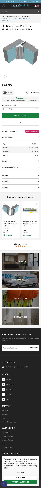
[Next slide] (36, 203)
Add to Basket (20, 116)
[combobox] (18, 12)
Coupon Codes (7, 448)
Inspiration (5, 432)
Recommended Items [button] (10, 167)
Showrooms (6, 414)
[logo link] (20, 6)
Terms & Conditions (9, 422)
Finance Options (7, 436)
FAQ (3, 418)
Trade (4, 444)
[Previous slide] (4, 203)
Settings (20, 473)
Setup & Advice (7, 440)
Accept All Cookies (20, 482)
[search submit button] (38, 12)
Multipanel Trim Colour (9, 105)
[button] (20, 137)
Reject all (20, 477)
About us (5, 410)
